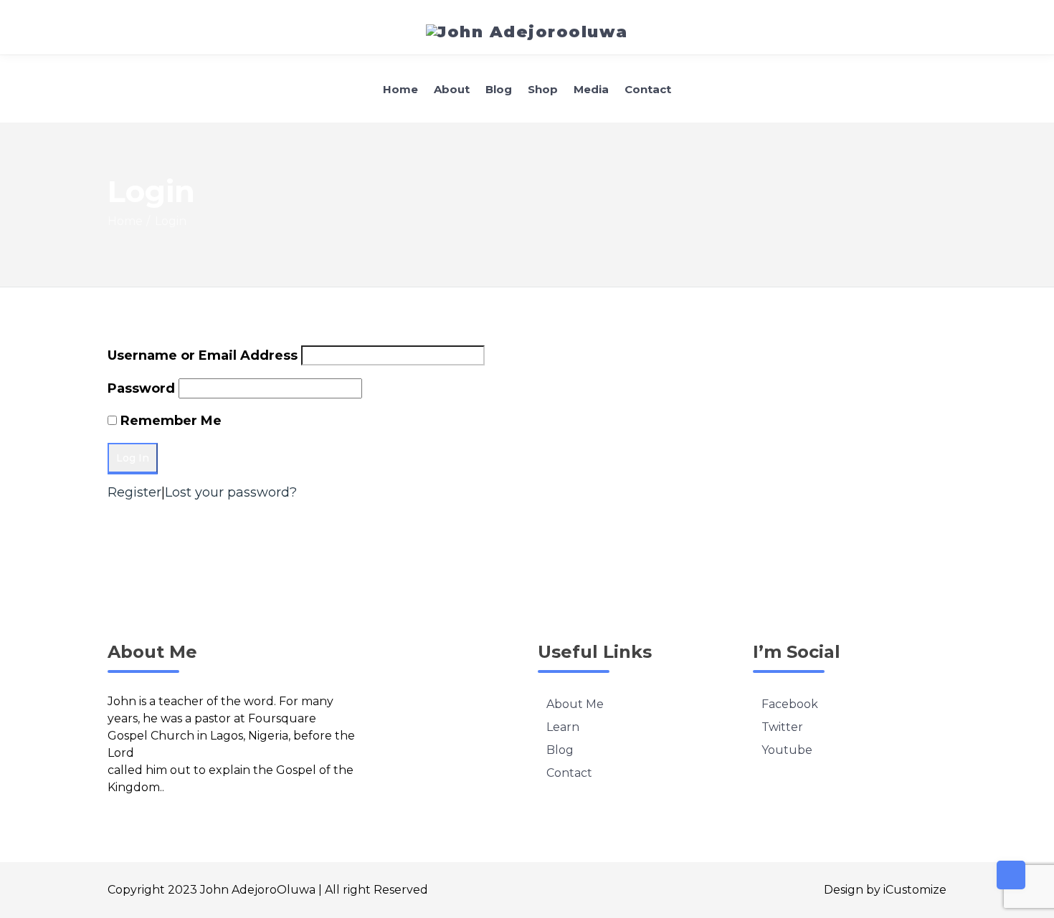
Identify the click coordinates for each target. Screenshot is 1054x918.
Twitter (782, 727)
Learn (562, 727)
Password (141, 388)
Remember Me (171, 421)
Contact (648, 89)
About (452, 89)
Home (400, 89)
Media (591, 89)
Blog (498, 89)
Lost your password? (231, 492)
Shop (543, 89)
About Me (575, 704)
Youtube (786, 750)
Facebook (789, 704)
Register (134, 492)
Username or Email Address (203, 355)
